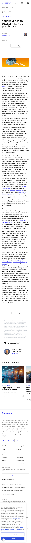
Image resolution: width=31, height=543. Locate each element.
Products (4, 449)
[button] (12, 490)
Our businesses (20, 460)
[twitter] (19, 45)
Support (4, 452)
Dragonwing (20, 396)
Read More (15, 353)
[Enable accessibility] (3, 539)
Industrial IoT (12, 396)
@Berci (4, 86)
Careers (18, 452)
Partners (4, 454)
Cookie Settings (13, 534)
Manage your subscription (8, 479)
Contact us (4, 457)
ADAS (28, 399)
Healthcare (7, 313)
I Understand (13, 538)
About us (19, 449)
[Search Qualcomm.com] (16, 3)
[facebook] (12, 45)
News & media (20, 457)
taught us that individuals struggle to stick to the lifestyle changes (14, 262)
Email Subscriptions (21, 463)
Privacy (11, 484)
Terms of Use (5, 484)
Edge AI (4, 396)
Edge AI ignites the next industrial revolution (11, 389)
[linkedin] (15, 45)
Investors (19, 454)
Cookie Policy (18, 484)
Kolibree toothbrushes (16, 190)
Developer (4, 460)
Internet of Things (16, 313)
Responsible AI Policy (20, 487)
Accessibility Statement (7, 487)
